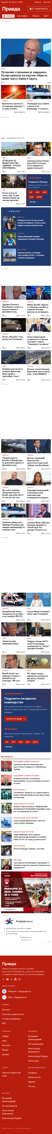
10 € (37, 192)
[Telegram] (15, 979)
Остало (31, 1086)
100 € (39, 197)
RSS (4, 1023)
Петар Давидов (35, 1044)
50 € (31, 197)
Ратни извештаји (36, 1068)
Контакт (47, 2)
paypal (33, 202)
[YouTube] (7, 979)
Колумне (32, 1031)
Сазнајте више (14, 719)
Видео (5, 1050)
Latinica (37, 2)
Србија (35, 16)
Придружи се (41, 9)
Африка (31, 1082)
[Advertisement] (26, 30)
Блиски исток (34, 1077)
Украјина (32, 1073)
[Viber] (19, 979)
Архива (5, 1054)
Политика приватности (13, 1014)
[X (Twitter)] (11, 979)
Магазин (6, 1045)
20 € (44, 192)
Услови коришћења (11, 1019)
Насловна (22, 16)
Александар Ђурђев (38, 1056)
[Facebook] (3, 979)
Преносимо (33, 1061)
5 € (31, 192)
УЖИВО (9, 16)
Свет (46, 16)
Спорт (5, 1068)
